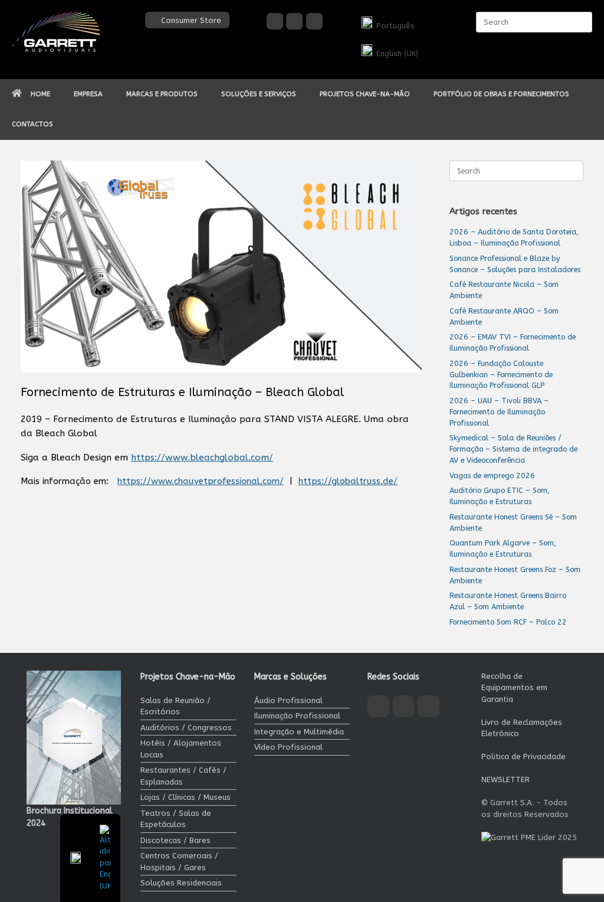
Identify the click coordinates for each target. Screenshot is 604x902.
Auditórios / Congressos (186, 727)
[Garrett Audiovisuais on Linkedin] (314, 21)
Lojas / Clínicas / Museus (185, 797)
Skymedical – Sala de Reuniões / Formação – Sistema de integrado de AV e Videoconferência (513, 449)
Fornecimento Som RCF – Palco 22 (508, 621)
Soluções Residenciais (181, 882)
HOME (40, 94)
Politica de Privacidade (523, 756)
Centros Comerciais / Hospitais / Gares (179, 861)
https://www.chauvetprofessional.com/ (200, 481)
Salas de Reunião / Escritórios (175, 706)
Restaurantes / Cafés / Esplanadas (183, 776)
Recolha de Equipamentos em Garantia (514, 688)
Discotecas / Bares (175, 840)
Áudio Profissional (288, 700)
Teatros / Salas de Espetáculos (175, 819)
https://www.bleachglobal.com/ (202, 457)
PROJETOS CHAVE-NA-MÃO (365, 94)
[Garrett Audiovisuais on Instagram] (294, 21)
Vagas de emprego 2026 (492, 475)
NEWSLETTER (505, 779)
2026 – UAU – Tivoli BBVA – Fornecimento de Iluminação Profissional (499, 411)
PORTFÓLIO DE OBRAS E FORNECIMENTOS (501, 94)
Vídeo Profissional (288, 747)
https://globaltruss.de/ (348, 481)
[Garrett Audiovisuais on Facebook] (275, 21)
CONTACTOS (32, 124)
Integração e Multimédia (299, 731)
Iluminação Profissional (297, 715)
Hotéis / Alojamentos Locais (180, 748)
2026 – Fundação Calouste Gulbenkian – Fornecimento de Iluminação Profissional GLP (501, 374)
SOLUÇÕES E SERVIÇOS (258, 94)
